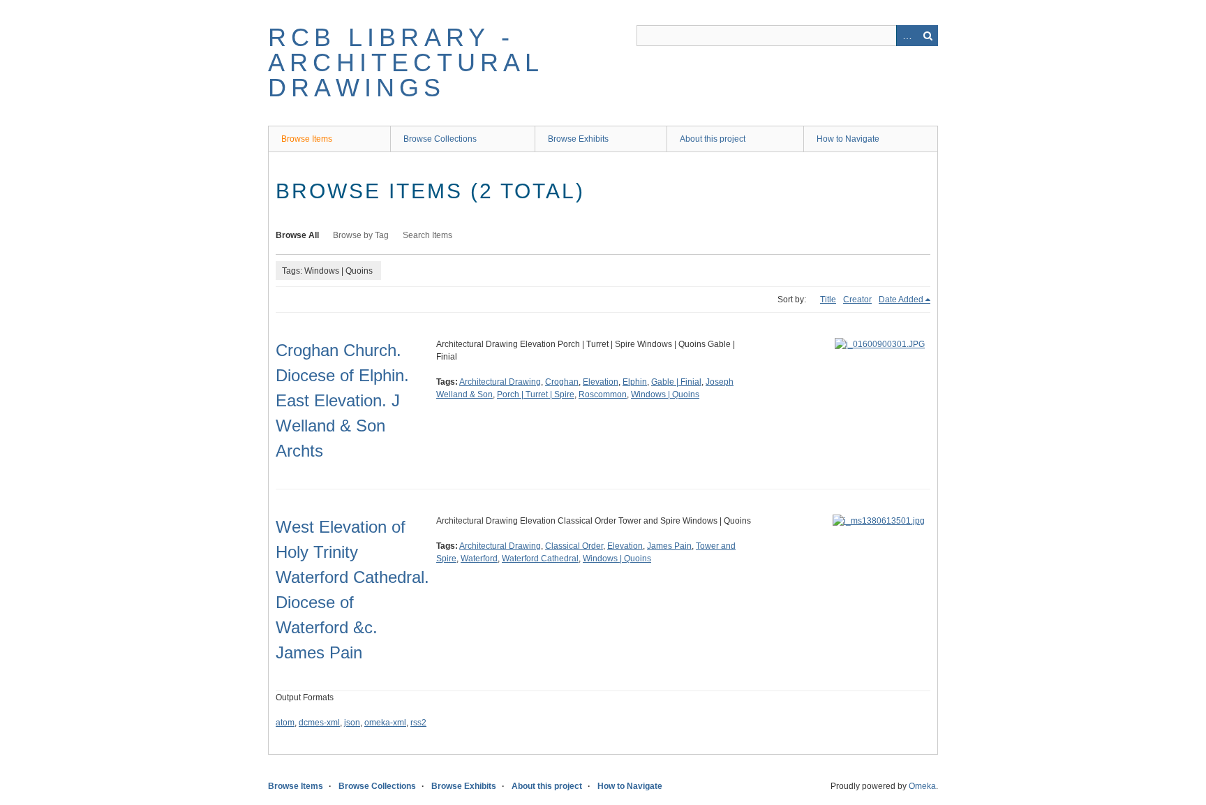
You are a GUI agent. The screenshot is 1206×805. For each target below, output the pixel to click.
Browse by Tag (361, 235)
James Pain (669, 546)
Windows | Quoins (665, 394)
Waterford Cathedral (540, 558)
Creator (857, 299)
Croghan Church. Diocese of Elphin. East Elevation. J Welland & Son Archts (342, 400)
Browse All (297, 235)
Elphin (635, 382)
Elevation (600, 382)
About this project (712, 139)
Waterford (479, 558)
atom (285, 723)
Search (927, 35)
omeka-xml (385, 723)
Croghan (562, 382)
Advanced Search (906, 35)
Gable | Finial (676, 382)
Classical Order (574, 546)
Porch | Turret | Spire (535, 394)
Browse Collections (440, 139)
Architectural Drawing (500, 382)
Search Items (427, 235)
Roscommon (603, 394)
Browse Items (306, 139)
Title (828, 299)
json (352, 723)
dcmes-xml (319, 723)
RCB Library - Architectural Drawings (406, 62)
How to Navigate (848, 139)
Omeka (922, 786)
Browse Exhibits (578, 139)
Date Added (901, 299)
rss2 (418, 723)
